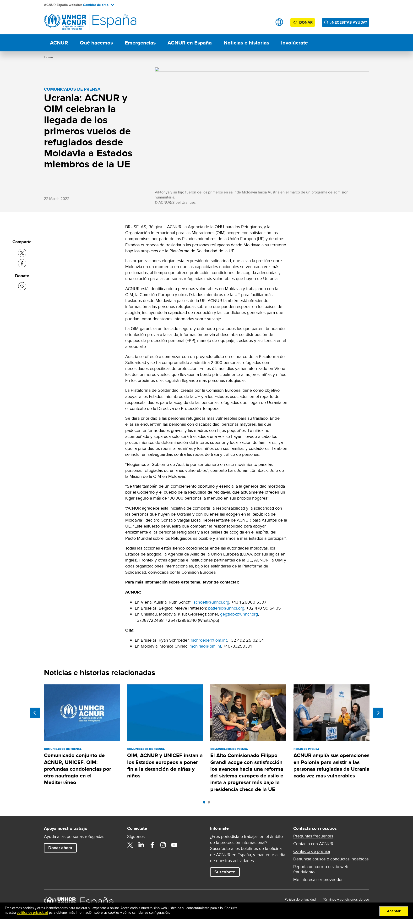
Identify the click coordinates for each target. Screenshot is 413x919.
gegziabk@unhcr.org (239, 614)
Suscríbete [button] (224, 872)
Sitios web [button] (279, 22)
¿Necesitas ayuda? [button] (348, 22)
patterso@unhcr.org (226, 608)
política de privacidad (32, 912)
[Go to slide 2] (210, 803)
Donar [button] (306, 22)
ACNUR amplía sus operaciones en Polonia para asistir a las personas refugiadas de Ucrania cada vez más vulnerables (331, 765)
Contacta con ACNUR (313, 843)
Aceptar (394, 911)
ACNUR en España (190, 43)
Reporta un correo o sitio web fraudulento (320, 869)
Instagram (163, 845)
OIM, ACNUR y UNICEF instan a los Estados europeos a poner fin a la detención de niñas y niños (165, 765)
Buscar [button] (264, 22)
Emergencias (140, 43)
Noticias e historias (246, 43)
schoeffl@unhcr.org (211, 602)
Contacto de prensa (311, 851)
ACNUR (59, 43)
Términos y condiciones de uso (346, 899)
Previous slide (35, 713)
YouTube (174, 845)
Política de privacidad (300, 899)
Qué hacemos (96, 43)
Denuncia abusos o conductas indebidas (331, 859)
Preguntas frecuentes (313, 836)
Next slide (378, 713)
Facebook (152, 845)
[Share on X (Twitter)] (22, 253)
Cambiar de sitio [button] (96, 4)
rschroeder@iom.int (209, 640)
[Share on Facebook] (22, 263)
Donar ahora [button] (60, 848)
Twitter (130, 845)
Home (48, 57)
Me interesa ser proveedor (318, 879)
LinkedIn (141, 845)
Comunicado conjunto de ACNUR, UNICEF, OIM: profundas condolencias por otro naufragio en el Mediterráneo (77, 768)
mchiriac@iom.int (205, 646)
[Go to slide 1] (205, 803)
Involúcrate (294, 43)
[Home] (77, 22)
